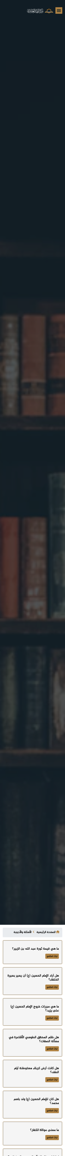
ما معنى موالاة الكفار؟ (44, 1130)
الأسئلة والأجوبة (22, 932)
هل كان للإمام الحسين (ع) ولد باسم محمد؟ (36, 1101)
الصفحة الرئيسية (45, 932)
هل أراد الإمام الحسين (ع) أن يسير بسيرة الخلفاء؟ (33, 977)
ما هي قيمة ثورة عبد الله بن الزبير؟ (35, 949)
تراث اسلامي (52, 956)
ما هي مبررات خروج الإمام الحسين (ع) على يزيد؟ (34, 1008)
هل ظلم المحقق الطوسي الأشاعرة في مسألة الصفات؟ (34, 1039)
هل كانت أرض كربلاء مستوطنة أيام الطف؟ (36, 1070)
